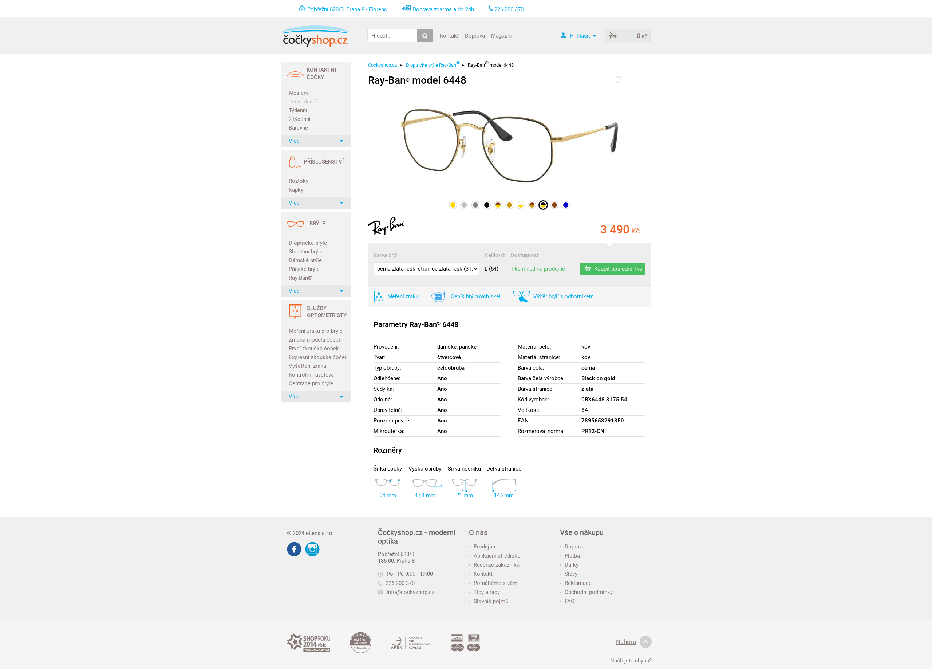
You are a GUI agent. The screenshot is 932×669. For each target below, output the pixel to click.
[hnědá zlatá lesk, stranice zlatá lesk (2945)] (498, 205)
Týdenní (298, 110)
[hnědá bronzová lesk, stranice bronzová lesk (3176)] (532, 205)
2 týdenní (300, 119)
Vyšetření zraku (307, 366)
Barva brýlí (386, 255)
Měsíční (298, 93)
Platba (572, 555)
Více (294, 141)
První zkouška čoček (314, 348)
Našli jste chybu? (631, 660)
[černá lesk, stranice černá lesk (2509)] (486, 205)
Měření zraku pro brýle (316, 331)
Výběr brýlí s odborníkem (563, 296)
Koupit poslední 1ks (617, 268)
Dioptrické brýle (308, 243)
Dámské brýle (305, 260)
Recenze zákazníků (497, 565)
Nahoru (626, 641)
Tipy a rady (487, 592)
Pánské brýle (304, 269)
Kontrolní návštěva (311, 374)
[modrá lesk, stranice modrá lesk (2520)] (565, 205)
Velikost (495, 255)
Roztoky (298, 181)
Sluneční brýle (306, 251)
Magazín (501, 35)
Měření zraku (403, 296)
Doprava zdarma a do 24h (443, 9)
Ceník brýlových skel (476, 296)
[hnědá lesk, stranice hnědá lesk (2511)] (554, 205)
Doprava (475, 35)
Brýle (317, 223)
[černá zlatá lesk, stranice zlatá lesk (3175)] (543, 205)
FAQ (569, 601)
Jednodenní (303, 101)
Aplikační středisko (497, 555)
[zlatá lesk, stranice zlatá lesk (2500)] (453, 205)
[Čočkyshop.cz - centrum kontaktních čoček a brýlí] (315, 36)
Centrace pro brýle (311, 383)
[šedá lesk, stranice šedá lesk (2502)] (475, 205)
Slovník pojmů (491, 601)
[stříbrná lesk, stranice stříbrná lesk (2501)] (464, 205)
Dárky (571, 565)
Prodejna (484, 546)
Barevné (298, 128)
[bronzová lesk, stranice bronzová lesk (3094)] (509, 205)
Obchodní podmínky (589, 592)
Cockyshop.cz (382, 65)
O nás (478, 532)
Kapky (296, 189)
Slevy (571, 574)
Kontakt (449, 35)
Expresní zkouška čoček (317, 357)
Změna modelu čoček (315, 340)
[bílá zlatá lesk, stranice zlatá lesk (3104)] (520, 205)
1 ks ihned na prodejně (537, 268)
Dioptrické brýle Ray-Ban (433, 65)
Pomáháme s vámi (496, 583)
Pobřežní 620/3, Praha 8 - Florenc (347, 9)
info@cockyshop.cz (410, 592)
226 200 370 (400, 583)
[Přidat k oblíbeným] (618, 80)
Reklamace (578, 583)
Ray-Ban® (300, 278)
